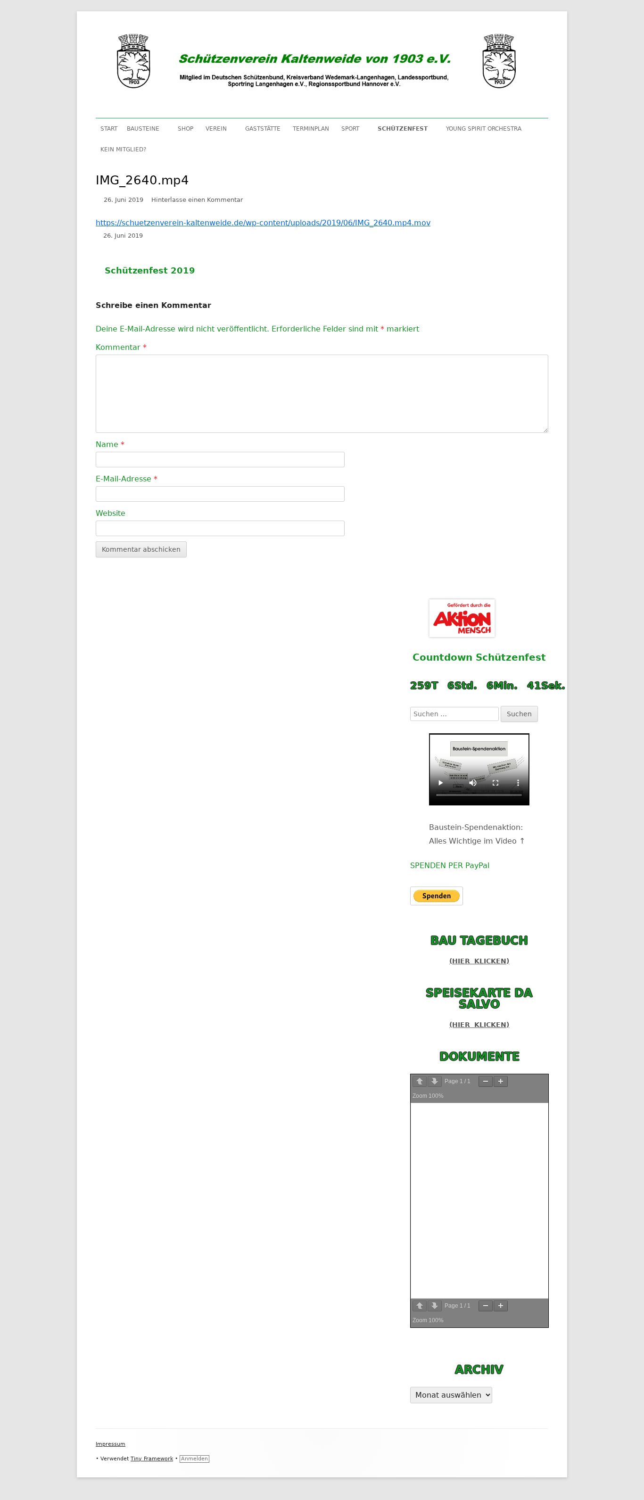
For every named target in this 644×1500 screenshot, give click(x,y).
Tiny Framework (152, 1459)
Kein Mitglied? (123, 149)
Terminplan (311, 128)
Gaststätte (263, 128)
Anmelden (194, 1459)
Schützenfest (403, 128)
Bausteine (143, 128)
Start (108, 128)
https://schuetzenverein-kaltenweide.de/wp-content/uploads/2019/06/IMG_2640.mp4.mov (263, 222)
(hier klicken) (479, 961)
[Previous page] (420, 1081)
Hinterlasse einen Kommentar (197, 199)
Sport (350, 128)
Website (110, 513)
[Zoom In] (501, 1081)
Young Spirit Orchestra (483, 128)
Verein (216, 128)
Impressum (110, 1444)
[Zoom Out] (486, 1081)
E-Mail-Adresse (126, 478)
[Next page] (435, 1081)
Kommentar (121, 347)
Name (110, 444)
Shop (185, 128)
